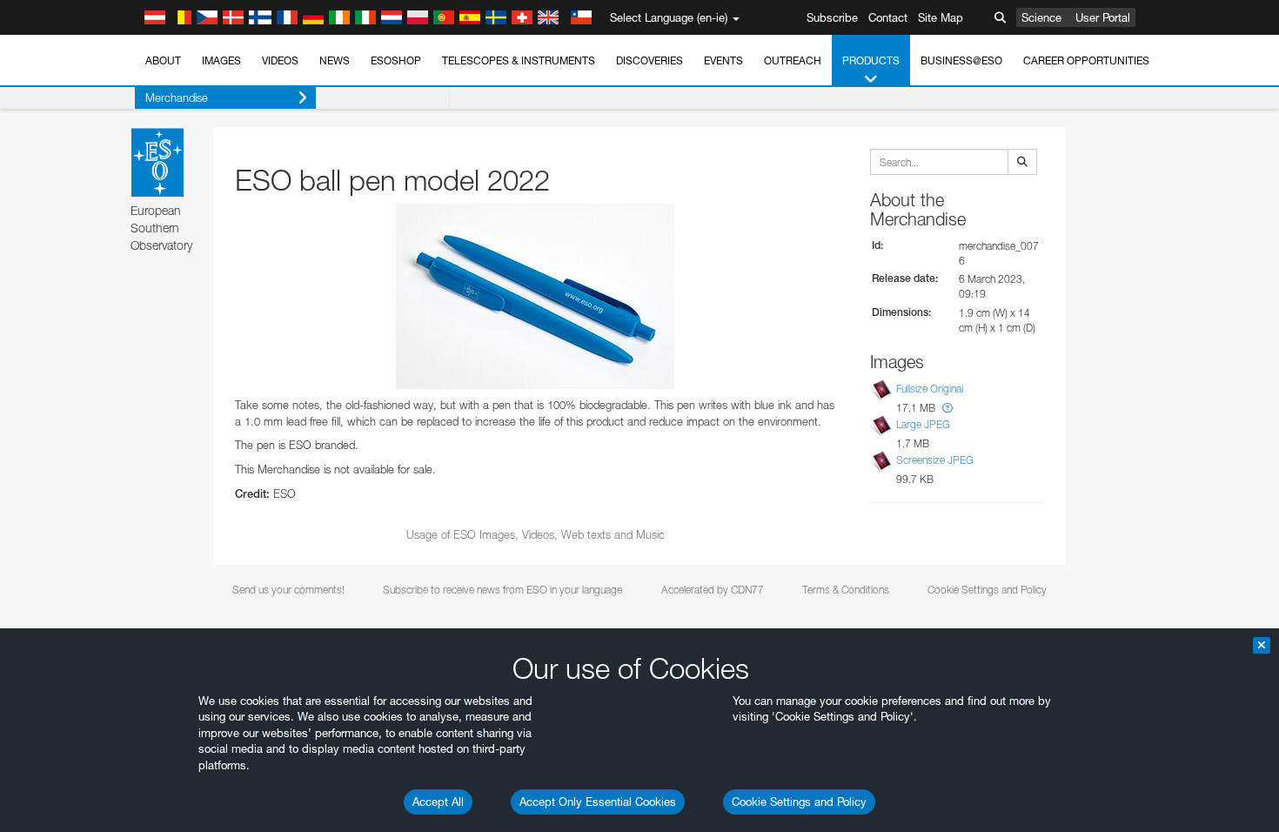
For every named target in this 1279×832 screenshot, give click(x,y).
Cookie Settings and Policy (799, 802)
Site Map (940, 17)
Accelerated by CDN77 (712, 589)
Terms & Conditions (845, 589)
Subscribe (832, 17)
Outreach (792, 60)
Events (723, 60)
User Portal (1102, 17)
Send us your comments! (288, 589)
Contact (887, 17)
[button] (947, 407)
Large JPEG (923, 424)
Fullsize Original (929, 388)
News (334, 60)
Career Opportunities (1086, 60)
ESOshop (396, 60)
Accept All (438, 802)
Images (221, 60)
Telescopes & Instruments (518, 60)
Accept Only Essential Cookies (597, 802)
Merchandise (176, 97)
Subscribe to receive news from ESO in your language (502, 589)
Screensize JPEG (935, 459)
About (163, 60)
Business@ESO (961, 60)
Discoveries (649, 60)
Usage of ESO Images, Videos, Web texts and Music (535, 534)
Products (871, 60)
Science (1041, 17)
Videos (280, 60)
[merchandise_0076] (535, 296)
